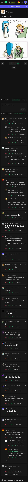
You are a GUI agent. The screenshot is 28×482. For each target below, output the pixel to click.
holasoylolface (8, 321)
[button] (22, 2)
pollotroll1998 (8, 409)
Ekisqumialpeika (9, 419)
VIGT (7, 11)
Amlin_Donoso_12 (12, 440)
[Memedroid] (5, 2)
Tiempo (23, 100)
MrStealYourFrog (9, 264)
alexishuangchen (9, 343)
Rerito (6, 396)
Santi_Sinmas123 (12, 127)
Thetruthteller (11, 156)
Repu (6, 430)
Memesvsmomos (9, 375)
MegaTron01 (8, 180)
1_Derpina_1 (8, 236)
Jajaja (14, 67)
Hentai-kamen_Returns (13, 199)
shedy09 (7, 311)
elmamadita (10, 190)
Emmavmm (8, 287)
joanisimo (7, 212)
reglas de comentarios (19, 113)
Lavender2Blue (9, 332)
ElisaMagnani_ (8, 169)
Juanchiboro (8, 298)
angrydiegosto (8, 466)
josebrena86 (8, 254)
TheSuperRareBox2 (10, 118)
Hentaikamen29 (9, 223)
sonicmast (7, 148)
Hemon (7, 364)
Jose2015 (7, 275)
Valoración (16, 100)
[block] (26, 12)
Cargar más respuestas (12, 461)
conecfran (10, 137)
